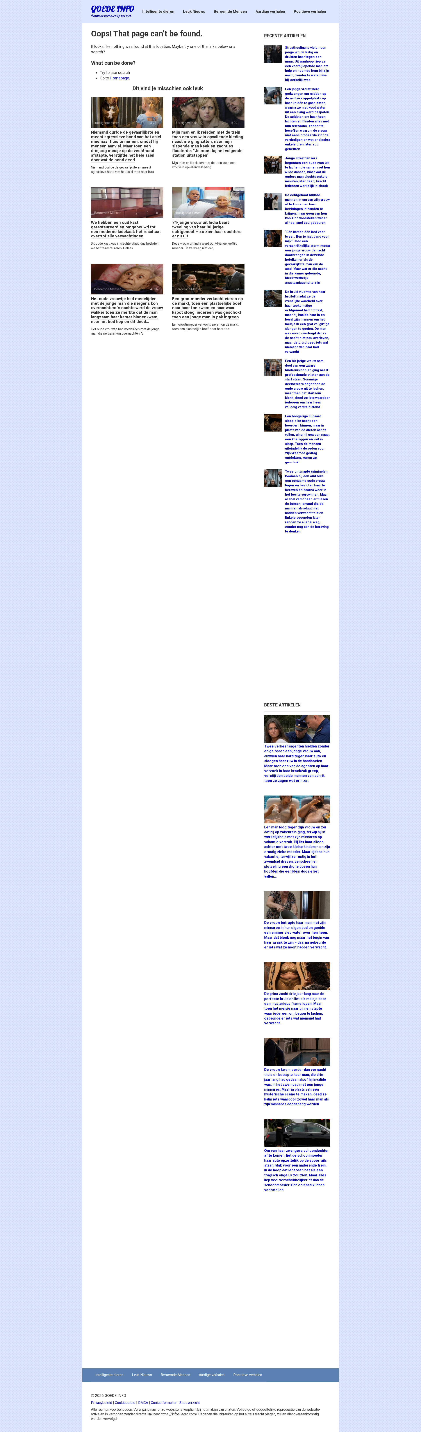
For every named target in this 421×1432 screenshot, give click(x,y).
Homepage (119, 78)
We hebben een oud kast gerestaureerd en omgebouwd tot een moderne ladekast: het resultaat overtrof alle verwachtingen (126, 229)
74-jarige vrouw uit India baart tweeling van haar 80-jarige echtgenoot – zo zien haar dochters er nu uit (206, 229)
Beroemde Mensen (230, 11)
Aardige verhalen (270, 11)
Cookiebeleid (125, 1403)
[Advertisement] (297, 620)
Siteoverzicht (189, 1403)
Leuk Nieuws (194, 11)
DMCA (143, 1403)
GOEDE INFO (112, 9)
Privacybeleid (101, 1403)
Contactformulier (164, 1403)
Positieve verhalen (310, 11)
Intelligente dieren (158, 11)
